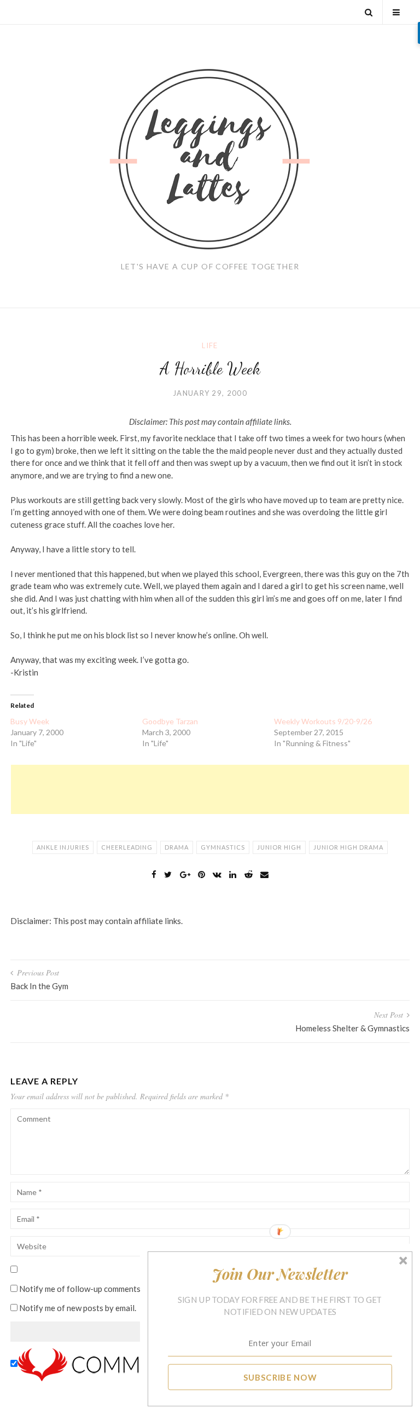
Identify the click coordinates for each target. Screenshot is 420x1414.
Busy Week (29, 721)
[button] (280, 1274)
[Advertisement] (210, 789)
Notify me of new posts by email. (77, 1308)
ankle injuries (63, 847)
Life (210, 345)
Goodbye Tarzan (170, 721)
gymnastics (223, 847)
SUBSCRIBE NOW (280, 1377)
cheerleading (127, 847)
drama (177, 847)
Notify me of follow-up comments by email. (96, 1289)
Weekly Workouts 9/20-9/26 (323, 721)
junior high (279, 847)
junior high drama (348, 847)
